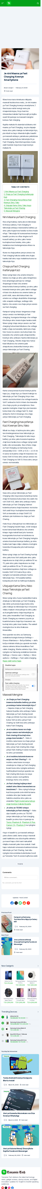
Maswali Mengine (12, 211)
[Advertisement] (21, 27)
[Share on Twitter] (16, 903)
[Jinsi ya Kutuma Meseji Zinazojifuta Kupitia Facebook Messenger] (6, 946)
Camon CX (10, 825)
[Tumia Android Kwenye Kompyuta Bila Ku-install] (20, 1064)
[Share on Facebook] (12, 903)
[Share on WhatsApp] (20, 903)
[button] (2, 3)
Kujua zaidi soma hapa (12, 661)
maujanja (20, 864)
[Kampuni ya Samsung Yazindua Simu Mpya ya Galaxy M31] (6, 923)
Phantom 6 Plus (28, 822)
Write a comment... (11, 877)
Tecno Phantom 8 (13, 822)
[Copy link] (28, 903)
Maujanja (6, 1056)
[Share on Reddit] (24, 903)
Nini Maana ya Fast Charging (16, 191)
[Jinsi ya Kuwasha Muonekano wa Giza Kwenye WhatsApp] (20, 1099)
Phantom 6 (20, 825)
